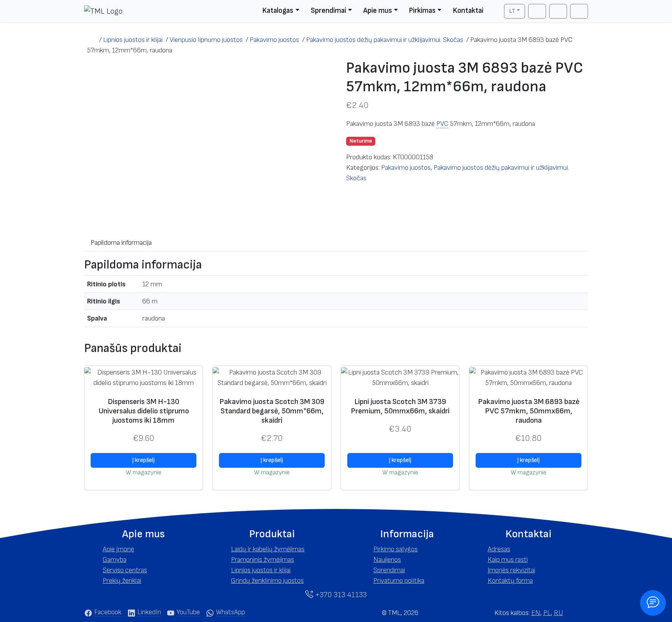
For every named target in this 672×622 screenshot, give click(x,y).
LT (512, 11)
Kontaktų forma (510, 581)
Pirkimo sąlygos (395, 549)
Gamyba (114, 560)
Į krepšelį (143, 460)
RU (558, 613)
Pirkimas (422, 10)
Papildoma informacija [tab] (121, 243)
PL (547, 613)
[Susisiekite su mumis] (653, 603)
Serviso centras (125, 570)
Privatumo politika (398, 581)
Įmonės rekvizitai (511, 570)
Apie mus (377, 10)
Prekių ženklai (122, 581)
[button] (143, 534)
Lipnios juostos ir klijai (260, 570)
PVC (442, 124)
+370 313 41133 (340, 594)
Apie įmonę (118, 549)
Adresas (499, 549)
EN (535, 613)
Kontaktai (468, 10)
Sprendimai (328, 10)
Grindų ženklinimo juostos (267, 581)
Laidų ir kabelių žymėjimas (267, 549)
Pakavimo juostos (405, 168)
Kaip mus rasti (508, 560)
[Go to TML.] (91, 40)
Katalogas (277, 10)
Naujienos (387, 560)
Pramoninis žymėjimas (262, 560)
